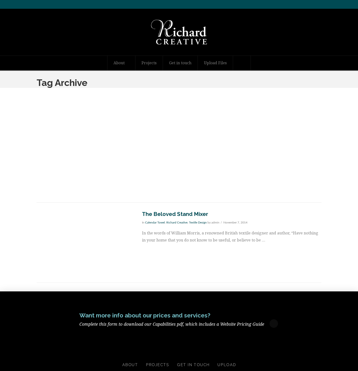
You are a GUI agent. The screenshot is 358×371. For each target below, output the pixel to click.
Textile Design (198, 222)
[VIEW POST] (85, 242)
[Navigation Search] (242, 63)
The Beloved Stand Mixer (175, 214)
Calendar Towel (155, 222)
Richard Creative (177, 222)
